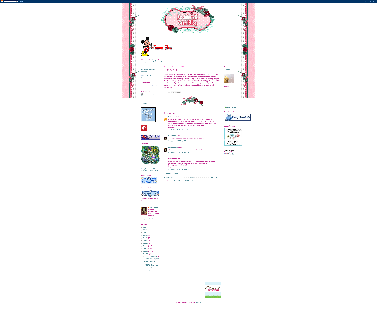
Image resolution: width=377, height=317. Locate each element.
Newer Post (168, 177)
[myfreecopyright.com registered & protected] (150, 170)
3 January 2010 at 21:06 (178, 129)
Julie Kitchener (144, 85)
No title (147, 270)
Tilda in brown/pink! (151, 258)
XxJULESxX (173, 136)
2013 (145, 243)
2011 (145, 248)
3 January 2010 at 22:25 (178, 152)
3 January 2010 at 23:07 (178, 169)
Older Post (215, 177)
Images (154, 60)
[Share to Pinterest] (180, 92)
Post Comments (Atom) (183, 181)
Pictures (164, 62)
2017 (145, 232)
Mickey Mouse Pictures (150, 62)
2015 (145, 238)
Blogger (198, 302)
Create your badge (153, 85)
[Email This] (172, 92)
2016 (145, 235)
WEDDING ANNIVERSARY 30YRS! (151, 265)
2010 (145, 251)
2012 (145, 246)
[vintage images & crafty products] (148, 121)
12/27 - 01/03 (151, 256)
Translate (231, 154)
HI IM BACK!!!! (149, 261)
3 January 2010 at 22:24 (178, 141)
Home (192, 177)
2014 (145, 240)
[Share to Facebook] (178, 92)
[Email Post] (168, 92)
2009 (146, 254)
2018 (145, 230)
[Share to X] (176, 92)
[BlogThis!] (174, 92)
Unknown (171, 117)
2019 (145, 227)
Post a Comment (172, 173)
